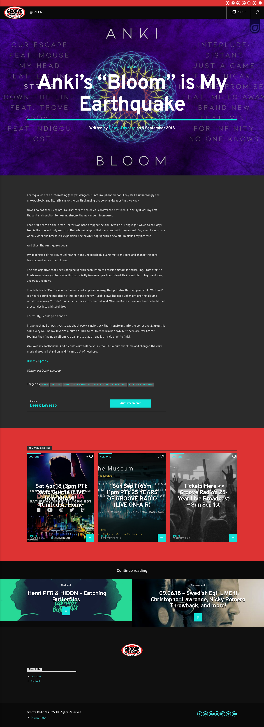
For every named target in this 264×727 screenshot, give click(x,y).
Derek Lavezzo (122, 128)
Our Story (36, 676)
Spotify (43, 361)
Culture (132, 67)
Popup (241, 12)
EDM (66, 384)
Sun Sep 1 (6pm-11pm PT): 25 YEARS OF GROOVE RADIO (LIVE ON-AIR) (132, 496)
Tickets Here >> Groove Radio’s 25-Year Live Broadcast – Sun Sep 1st (204, 496)
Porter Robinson (141, 384)
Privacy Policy (38, 718)
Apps (38, 12)
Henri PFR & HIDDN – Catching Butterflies (66, 596)
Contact (35, 681)
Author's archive (130, 403)
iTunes (31, 361)
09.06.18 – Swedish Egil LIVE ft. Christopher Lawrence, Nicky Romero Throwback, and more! (198, 600)
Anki (45, 384)
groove (33, 536)
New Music (119, 384)
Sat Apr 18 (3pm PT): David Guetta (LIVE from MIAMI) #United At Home (61, 496)
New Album (101, 384)
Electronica (81, 384)
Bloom (56, 384)
